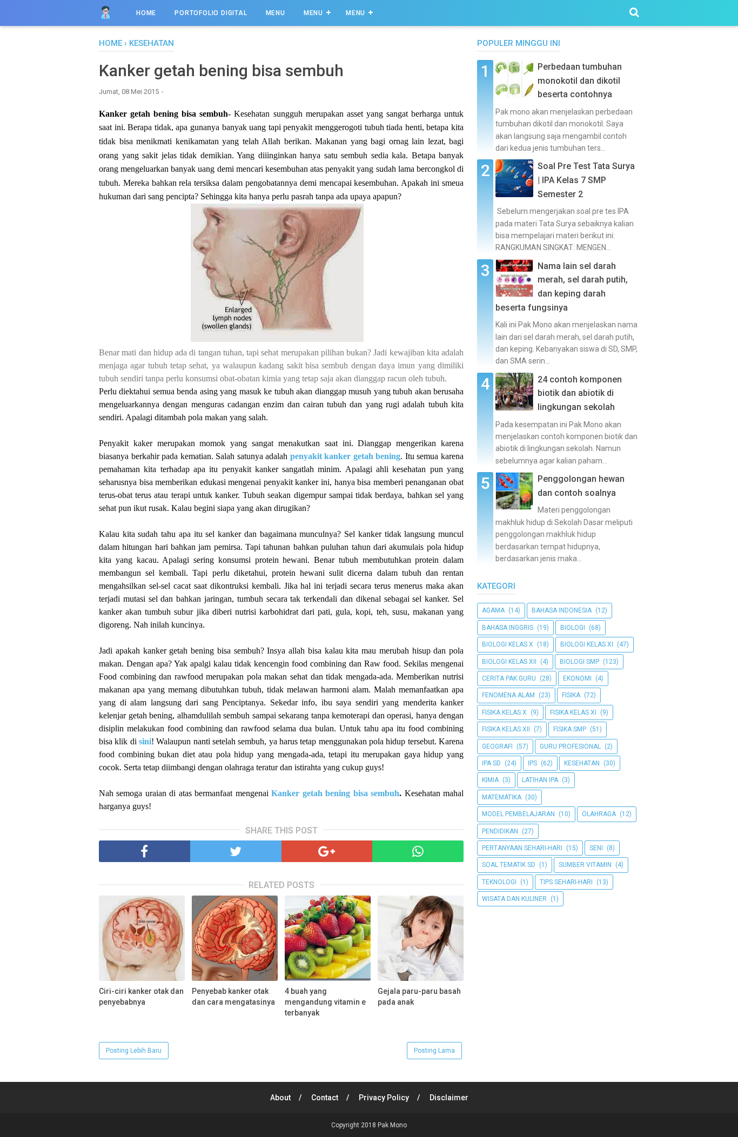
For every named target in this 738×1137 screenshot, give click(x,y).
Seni (596, 848)
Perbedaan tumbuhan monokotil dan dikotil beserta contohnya (580, 80)
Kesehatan (582, 763)
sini (145, 741)
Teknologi (499, 882)
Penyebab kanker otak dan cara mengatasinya (233, 996)
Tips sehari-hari (566, 882)
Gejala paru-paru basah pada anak (419, 996)
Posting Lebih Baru (134, 1050)
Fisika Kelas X (504, 712)
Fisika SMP (569, 729)
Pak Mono (392, 1125)
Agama (493, 610)
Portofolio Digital (211, 13)
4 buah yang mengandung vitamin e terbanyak (325, 1002)
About (280, 1097)
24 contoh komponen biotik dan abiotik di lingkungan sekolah (580, 393)
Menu (275, 13)
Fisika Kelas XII (506, 729)
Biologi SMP (579, 661)
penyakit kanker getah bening (345, 456)
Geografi (497, 746)
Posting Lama (434, 1050)
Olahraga (599, 814)
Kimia (490, 780)
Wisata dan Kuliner (514, 899)
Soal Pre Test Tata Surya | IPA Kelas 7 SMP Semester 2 (586, 180)
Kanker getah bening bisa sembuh (335, 793)
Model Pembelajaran (518, 814)
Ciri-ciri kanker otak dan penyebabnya (141, 996)
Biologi (572, 627)
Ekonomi (577, 678)
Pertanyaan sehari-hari (522, 848)
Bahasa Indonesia (562, 610)
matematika (501, 797)
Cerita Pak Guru (509, 678)
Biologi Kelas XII (509, 661)
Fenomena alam (508, 695)
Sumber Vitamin (585, 865)
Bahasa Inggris (507, 627)
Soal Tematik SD (508, 865)
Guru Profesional (570, 746)
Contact (324, 1097)
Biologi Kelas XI (586, 644)
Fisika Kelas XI (573, 712)
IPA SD (491, 763)
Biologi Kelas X (507, 644)
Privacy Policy (384, 1097)
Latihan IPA (540, 780)
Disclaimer (449, 1097)
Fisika (571, 695)
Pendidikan (500, 831)
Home (146, 13)
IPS (532, 763)
